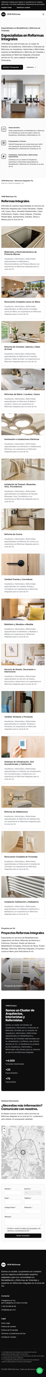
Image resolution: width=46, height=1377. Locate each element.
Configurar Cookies (8, 1337)
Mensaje (8, 1217)
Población (28, 1207)
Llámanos (30, 67)
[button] (23, 1152)
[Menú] (43, 14)
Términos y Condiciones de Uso (18, 1230)
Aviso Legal (5, 1323)
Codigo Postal (10, 1207)
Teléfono (28, 1198)
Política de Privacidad (29, 1228)
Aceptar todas (6, 7)
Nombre (8, 1189)
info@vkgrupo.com (8, 1310)
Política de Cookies (8, 1326)
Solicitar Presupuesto (11, 67)
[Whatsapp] (39, 1370)
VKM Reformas (13, 14)
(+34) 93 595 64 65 (8, 1306)
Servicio (27, 1189)
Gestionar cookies (23, 7)
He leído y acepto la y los (23, 1229)
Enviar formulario (23, 1235)
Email (7, 1198)
